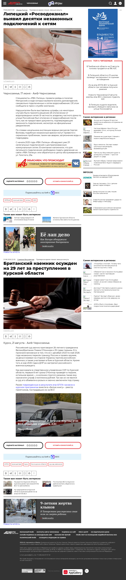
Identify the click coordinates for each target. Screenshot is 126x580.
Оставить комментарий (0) (63, 181)
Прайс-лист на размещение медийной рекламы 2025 (96, 535)
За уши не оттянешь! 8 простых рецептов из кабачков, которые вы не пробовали (108, 122)
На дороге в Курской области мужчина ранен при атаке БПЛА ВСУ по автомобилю (26, 484)
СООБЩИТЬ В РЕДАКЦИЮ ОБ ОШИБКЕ (52, 538)
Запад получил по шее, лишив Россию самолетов (104, 192)
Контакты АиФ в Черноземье (48, 532)
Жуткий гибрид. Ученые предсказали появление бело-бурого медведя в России (108, 163)
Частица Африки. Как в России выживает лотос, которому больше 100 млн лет (107, 130)
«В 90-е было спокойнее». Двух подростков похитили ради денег (107, 305)
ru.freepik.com (8, 81)
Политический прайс (28, 538)
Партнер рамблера (54, 571)
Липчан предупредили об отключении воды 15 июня (24, 219)
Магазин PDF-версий (62, 535)
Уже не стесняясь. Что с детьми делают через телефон (105, 184)
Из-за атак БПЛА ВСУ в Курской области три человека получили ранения (103, 87)
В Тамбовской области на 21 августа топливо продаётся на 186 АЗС (103, 67)
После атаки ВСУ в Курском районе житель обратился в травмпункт (63, 484)
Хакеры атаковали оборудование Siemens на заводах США (106, 176)
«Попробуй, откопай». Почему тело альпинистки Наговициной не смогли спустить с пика (107, 266)
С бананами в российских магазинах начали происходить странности (107, 208)
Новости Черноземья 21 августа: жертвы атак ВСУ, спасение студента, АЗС (103, 97)
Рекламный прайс (27, 532)
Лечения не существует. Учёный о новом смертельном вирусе (106, 137)
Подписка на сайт (69, 532)
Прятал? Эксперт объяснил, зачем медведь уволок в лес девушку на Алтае (107, 298)
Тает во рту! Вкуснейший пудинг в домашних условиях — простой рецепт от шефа (107, 155)
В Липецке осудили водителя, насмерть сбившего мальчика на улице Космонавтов (103, 107)
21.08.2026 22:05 (9, 259)
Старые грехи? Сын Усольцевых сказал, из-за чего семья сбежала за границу (107, 282)
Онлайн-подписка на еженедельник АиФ (36, 535)
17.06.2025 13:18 (8, 10)
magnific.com (8, 330)
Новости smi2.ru (11, 252)
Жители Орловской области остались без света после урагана (66, 219)
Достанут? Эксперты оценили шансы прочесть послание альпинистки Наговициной (108, 290)
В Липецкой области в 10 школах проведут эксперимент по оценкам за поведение (103, 77)
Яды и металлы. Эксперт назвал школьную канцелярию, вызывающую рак (106, 146)
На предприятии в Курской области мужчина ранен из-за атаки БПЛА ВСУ (25, 492)
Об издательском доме (100, 532)
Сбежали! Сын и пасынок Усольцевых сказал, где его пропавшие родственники (108, 274)
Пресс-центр (83, 532)
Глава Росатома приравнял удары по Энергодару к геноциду (107, 200)
